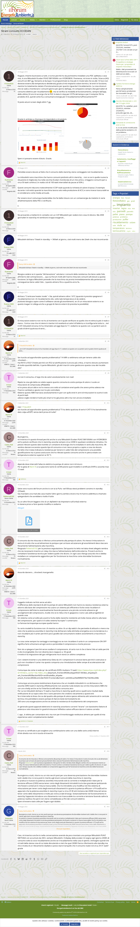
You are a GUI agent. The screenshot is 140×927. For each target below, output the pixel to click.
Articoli (14, 20)
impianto (124, 204)
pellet (115, 214)
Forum (5, 20)
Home (133, 902)
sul (124, 225)
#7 (108, 317)
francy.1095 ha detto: (26, 264)
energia (116, 197)
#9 (108, 373)
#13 (108, 485)
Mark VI (33, 466)
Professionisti (55, 20)
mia (129, 208)
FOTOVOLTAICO (121, 80)
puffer (125, 219)
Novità (22, 20)
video (133, 231)
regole (129, 231)
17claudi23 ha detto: (25, 346)
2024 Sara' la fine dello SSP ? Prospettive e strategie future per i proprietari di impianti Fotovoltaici (127, 63)
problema (123, 217)
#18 (108, 751)
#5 (108, 260)
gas (128, 201)
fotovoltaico (119, 200)
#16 (108, 598)
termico (129, 228)
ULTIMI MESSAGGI (121, 39)
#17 (108, 727)
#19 (108, 807)
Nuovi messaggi (6, 23)
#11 (108, 433)
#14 (108, 537)
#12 (108, 460)
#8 (108, 341)
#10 (108, 403)
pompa (129, 214)
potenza (116, 217)
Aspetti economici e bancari (125, 98)
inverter (116, 208)
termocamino (119, 231)
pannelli (121, 211)
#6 (108, 292)
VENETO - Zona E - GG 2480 (9, 365)
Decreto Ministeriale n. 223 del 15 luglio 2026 (126, 102)
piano (122, 214)
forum (127, 198)
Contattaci (100, 902)
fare (122, 198)
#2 (108, 168)
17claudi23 (6, 34)
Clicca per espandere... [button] (63, 829)
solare (132, 222)
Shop (66, 20)
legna (123, 208)
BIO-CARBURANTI (122, 57)
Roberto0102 (32, 548)
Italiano (8, 902)
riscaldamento (120, 222)
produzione (117, 219)
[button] (26, 20)
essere (35, 34)
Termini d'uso (109, 902)
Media (32, 20)
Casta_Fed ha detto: (25, 756)
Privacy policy (120, 902)
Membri (42, 20)
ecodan (28, 34)
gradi (133, 201)
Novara (13, 454)
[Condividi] (105, 72)
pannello (130, 211)
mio (133, 208)
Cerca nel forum (18, 23)
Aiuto (128, 902)
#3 (108, 211)
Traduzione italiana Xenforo (70, 915)
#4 (108, 235)
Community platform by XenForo (70, 912)
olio (114, 211)
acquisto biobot (122, 42)
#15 (108, 569)
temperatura (118, 228)
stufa (119, 225)
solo (114, 225)
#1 (108, 72)
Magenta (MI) (11, 191)
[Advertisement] (55, 52)
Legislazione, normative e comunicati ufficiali (124, 118)
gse (114, 205)
